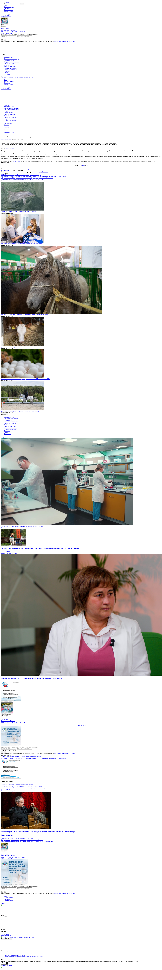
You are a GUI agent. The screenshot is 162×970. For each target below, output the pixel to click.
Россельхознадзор (9, 7)
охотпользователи (38, 169)
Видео (6, 72)
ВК (87, 165)
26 (4, 752)
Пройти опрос (43, 172)
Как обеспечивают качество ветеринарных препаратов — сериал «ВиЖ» (22, 526)
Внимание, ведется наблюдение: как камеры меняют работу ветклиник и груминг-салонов (27, 787)
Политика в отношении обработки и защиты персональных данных (23, 956)
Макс (83, 165)
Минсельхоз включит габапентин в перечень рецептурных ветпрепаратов (22, 179)
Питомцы (3, 528)
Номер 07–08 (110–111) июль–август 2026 (13, 31)
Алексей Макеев (10, 148)
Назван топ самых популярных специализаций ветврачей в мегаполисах (22, 243)
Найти (22, 3)
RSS (5, 953)
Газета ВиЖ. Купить (6, 33)
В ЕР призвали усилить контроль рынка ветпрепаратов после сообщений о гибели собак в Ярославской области (33, 176)
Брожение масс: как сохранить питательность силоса (16, 347)
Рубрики (7, 2)
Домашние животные (10, 63)
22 (4, 39)
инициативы (16, 161)
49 (2, 39)
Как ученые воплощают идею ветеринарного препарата (17, 784)
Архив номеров (8, 10)
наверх (3, 903)
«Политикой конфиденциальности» (64, 41)
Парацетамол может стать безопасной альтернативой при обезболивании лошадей (24, 314)
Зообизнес (7, 65)
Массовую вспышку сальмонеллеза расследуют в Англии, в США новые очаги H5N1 (25, 379)
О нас (5, 5)
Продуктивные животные (11, 62)
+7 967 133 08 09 (5, 87)
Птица (6, 111)
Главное (6, 105)
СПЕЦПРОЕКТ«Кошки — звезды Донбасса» (9, 552)
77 (4, 891)
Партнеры (7, 8)
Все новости (7, 74)
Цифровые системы (9, 60)
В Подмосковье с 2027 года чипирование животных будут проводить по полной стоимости (27, 178)
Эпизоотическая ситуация (11, 59)
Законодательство (9, 57)
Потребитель (7, 118)
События (6, 125)
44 (2, 891)
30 (2, 752)
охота (6, 169)
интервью (3, 437)
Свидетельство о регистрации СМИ (14, 955)
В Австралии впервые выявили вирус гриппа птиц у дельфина (19, 211)
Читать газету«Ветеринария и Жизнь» (8, 29)
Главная (6, 127)
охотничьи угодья (27, 169)
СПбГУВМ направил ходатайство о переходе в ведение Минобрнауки (21, 175)
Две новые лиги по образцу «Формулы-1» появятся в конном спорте (20, 411)
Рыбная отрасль (8, 112)
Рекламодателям (8, 11)
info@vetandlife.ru (6, 16)
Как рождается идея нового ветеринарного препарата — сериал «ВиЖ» (22, 786)
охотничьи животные (15, 169)
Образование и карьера (10, 69)
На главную (4, 414)
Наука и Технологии (10, 66)
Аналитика (7, 71)
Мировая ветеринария (10, 68)
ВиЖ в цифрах (8, 123)
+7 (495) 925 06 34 (6, 934)
